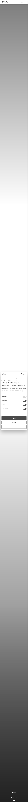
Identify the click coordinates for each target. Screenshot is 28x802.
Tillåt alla (14, 418)
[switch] (25, 401)
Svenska (21, 2)
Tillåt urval (14, 422)
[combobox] (21, 2)
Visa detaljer (21, 414)
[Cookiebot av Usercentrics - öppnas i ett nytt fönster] (21, 374)
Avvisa (14, 426)
